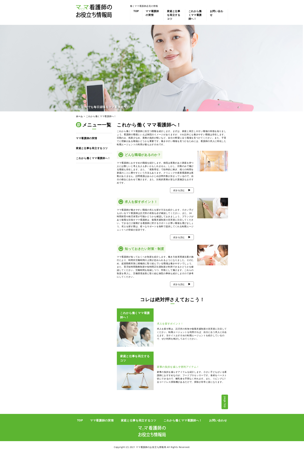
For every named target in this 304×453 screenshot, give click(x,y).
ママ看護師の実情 (152, 13)
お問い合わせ (216, 13)
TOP (136, 11)
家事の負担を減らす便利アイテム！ (178, 367)
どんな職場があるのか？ (143, 155)
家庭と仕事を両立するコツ (173, 14)
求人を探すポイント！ (141, 202)
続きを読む (179, 190)
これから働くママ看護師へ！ (195, 14)
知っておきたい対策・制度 (144, 249)
